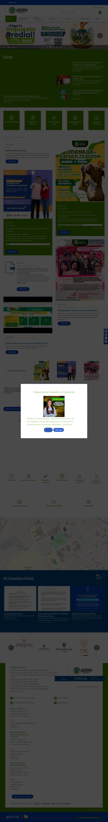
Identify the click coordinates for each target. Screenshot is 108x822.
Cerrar (48, 430)
